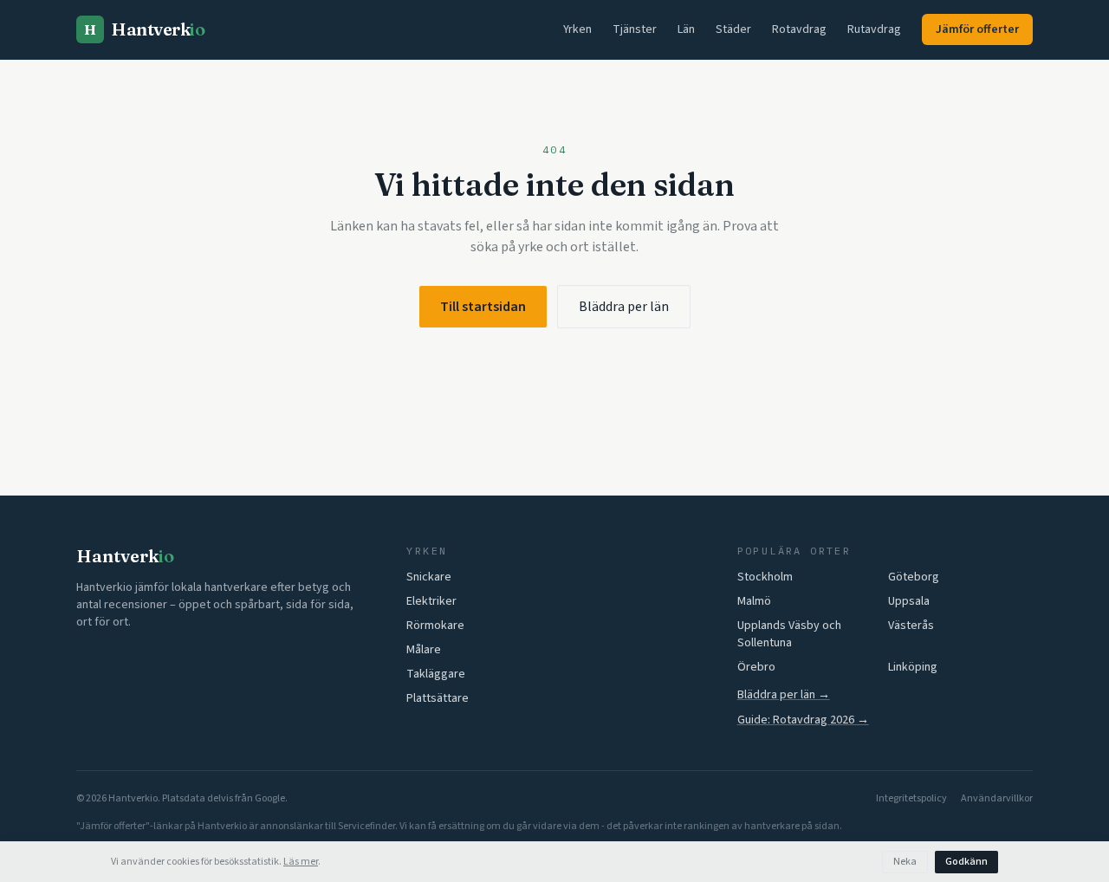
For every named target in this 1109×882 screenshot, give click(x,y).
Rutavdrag (874, 29)
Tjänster (635, 29)
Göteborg (913, 577)
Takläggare (435, 674)
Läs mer (300, 861)
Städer (733, 29)
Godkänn (966, 861)
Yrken (577, 29)
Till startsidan (483, 306)
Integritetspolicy (911, 799)
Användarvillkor (997, 799)
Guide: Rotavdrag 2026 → (803, 720)
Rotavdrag (799, 29)
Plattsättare (437, 698)
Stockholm (765, 577)
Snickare (428, 577)
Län (686, 29)
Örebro (756, 667)
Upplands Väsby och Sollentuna (789, 634)
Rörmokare (435, 625)
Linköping (912, 667)
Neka (905, 861)
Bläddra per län (624, 306)
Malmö (754, 601)
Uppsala (909, 601)
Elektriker (431, 601)
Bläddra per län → (783, 695)
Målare (423, 649)
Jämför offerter (977, 29)
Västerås (911, 625)
